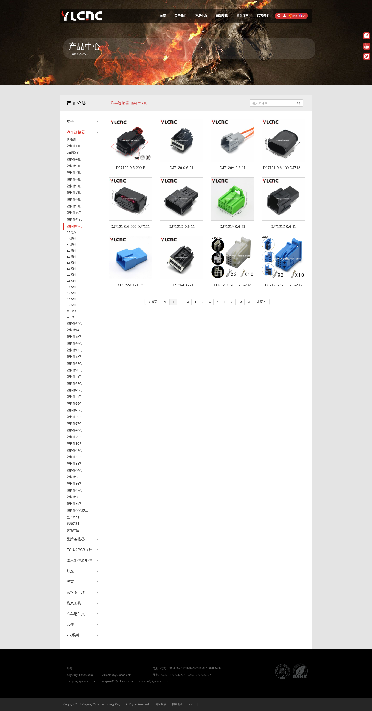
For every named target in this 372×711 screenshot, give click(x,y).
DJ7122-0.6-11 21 (130, 285)
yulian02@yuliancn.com (117, 675)
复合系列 (72, 311)
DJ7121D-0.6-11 (182, 227)
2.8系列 (71, 286)
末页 (260, 301)
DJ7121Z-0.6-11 (283, 227)
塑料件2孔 (74, 159)
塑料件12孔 (74, 226)
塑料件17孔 (74, 350)
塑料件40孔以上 (77, 510)
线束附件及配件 (79, 560)
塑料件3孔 (74, 166)
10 (240, 301)
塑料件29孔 (74, 437)
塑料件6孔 (74, 186)
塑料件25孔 (74, 403)
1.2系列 (71, 250)
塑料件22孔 (74, 383)
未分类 (70, 317)
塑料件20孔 (74, 370)
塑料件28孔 (74, 430)
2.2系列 (71, 274)
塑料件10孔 (74, 212)
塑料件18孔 (74, 356)
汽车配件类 (76, 614)
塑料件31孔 (74, 450)
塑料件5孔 (74, 179)
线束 (70, 582)
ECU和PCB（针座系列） (82, 550)
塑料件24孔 (74, 396)
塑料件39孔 (74, 503)
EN (304, 15)
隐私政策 (161, 704)
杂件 (70, 624)
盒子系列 (73, 517)
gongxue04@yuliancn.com (117, 681)
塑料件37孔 (74, 490)
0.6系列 (71, 238)
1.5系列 (71, 256)
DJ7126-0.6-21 (181, 168)
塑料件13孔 (74, 323)
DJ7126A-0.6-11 (232, 168)
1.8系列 (71, 268)
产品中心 (201, 15)
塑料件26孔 (74, 417)
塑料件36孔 (74, 483)
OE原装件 (73, 152)
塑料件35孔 (74, 477)
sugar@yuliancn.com (80, 675)
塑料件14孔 (74, 330)
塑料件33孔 (74, 463)
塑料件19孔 (74, 363)
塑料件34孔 (74, 470)
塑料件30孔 (74, 443)
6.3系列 (71, 304)
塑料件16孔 (74, 343)
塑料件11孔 (74, 219)
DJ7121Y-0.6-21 (232, 227)
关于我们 (181, 15)
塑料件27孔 (74, 423)
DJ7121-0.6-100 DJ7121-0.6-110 (283, 170)
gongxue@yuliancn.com (81, 681)
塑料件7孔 (74, 192)
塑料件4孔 (74, 172)
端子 (70, 121)
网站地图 (177, 704)
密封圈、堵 (76, 593)
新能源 (71, 139)
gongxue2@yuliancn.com (153, 681)
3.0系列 (71, 292)
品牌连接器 (76, 539)
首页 (163, 15)
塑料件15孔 (74, 336)
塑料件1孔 (74, 146)
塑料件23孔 (74, 390)
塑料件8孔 (74, 199)
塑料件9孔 (74, 206)
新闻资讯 (222, 15)
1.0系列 (71, 244)
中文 (295, 15)
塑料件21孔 (74, 376)
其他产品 (73, 530)
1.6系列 (71, 262)
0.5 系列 (71, 232)
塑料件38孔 (74, 497)
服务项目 (243, 15)
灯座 (70, 571)
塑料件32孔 (74, 457)
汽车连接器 (120, 103)
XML (191, 704)
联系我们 (263, 15)
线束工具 (74, 603)
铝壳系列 (73, 523)
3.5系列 (71, 298)
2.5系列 (71, 280)
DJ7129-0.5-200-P (130, 168)
